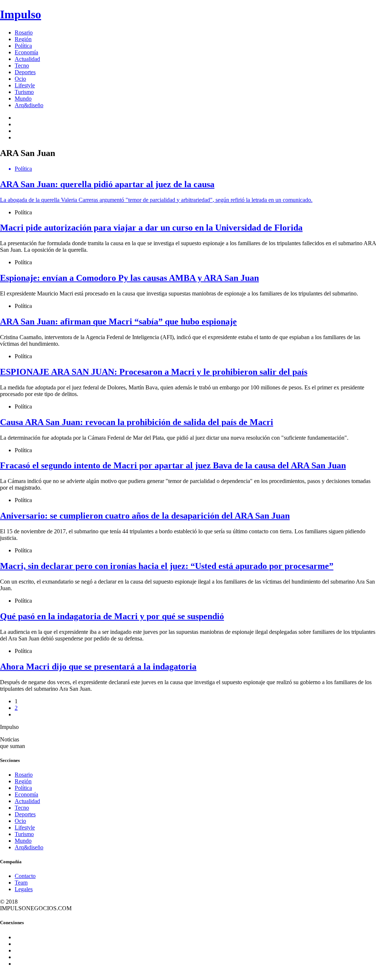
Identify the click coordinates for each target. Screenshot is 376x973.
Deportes (25, 72)
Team (21, 882)
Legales (24, 889)
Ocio (20, 79)
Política (23, 46)
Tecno (22, 65)
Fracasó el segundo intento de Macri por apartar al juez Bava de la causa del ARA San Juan (173, 465)
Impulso (20, 14)
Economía (26, 52)
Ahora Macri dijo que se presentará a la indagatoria (98, 666)
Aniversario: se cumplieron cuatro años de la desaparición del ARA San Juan (145, 515)
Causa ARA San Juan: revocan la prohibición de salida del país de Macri (136, 422)
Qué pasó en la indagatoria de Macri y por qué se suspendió (112, 616)
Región (23, 39)
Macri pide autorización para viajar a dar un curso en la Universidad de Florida (151, 227)
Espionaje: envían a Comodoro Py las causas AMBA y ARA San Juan (129, 278)
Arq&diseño (29, 105)
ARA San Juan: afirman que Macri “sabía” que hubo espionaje (118, 321)
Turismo (24, 92)
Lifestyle (25, 85)
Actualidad (27, 59)
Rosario (24, 32)
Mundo (23, 98)
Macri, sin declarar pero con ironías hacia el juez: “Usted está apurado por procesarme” (166, 566)
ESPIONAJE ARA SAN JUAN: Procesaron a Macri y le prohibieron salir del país (153, 372)
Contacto (25, 876)
